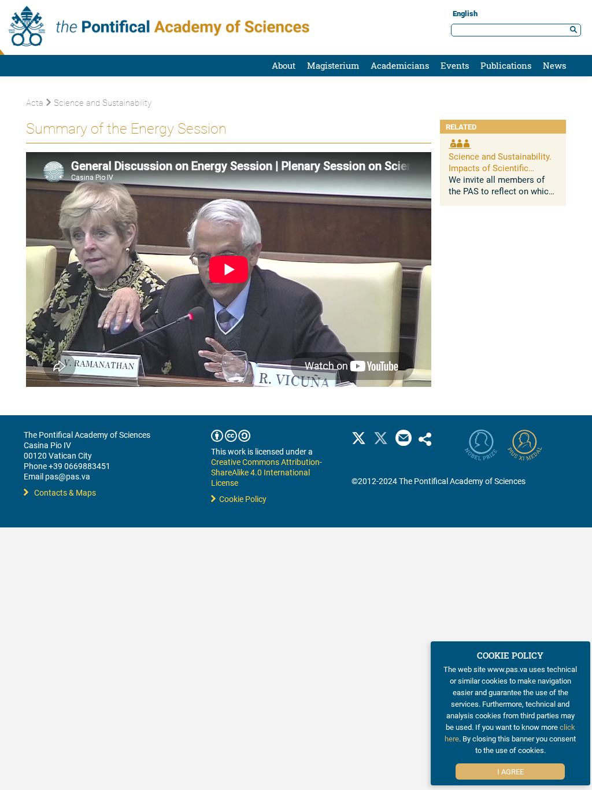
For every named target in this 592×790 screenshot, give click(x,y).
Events (455, 65)
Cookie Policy (241, 498)
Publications (505, 65)
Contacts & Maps (65, 492)
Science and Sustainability (102, 102)
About (283, 65)
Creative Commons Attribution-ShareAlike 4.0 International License (266, 472)
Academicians (400, 65)
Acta (34, 102)
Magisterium (333, 65)
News (554, 65)
